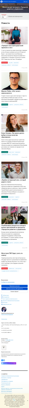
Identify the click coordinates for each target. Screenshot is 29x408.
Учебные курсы (6, 295)
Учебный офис (4, 319)
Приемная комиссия (14, 286)
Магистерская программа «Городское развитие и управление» (15, 8)
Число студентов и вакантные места (10, 298)
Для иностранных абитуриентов (14, 288)
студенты (11, 104)
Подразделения (4, 379)
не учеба (10, 62)
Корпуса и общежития (5, 384)
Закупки (2, 386)
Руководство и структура (6, 377)
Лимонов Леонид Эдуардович (7, 314)
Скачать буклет (14, 291)
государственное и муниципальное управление (10, 271)
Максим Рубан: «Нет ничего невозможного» (10, 92)
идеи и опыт (11, 152)
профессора (11, 268)
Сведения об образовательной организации (10, 375)
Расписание (5, 302)
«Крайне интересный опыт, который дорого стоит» (13, 181)
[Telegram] (4, 360)
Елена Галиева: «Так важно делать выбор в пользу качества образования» (12, 135)
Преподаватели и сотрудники (7, 381)
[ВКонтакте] (2, 360)
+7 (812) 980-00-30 (9, 340)
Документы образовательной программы (11, 300)
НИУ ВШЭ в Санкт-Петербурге (9, 1)
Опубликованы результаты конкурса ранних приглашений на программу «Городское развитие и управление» (13, 227)
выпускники (16, 62)
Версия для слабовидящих (6, 391)
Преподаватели (6, 297)
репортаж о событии (6, 65)
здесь (14, 399)
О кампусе (4, 374)
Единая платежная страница (6, 393)
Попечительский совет (5, 383)
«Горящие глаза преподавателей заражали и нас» (12, 47)
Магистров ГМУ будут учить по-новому (12, 254)
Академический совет (7, 304)
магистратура (15, 65)
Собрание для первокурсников (15, 16)
